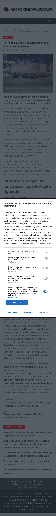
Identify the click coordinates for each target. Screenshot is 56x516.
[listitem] (28, 252)
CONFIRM (17, 303)
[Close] (50, 203)
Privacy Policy (43, 312)
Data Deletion (12, 312)
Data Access (28, 312)
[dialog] (28, 258)
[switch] (45, 258)
